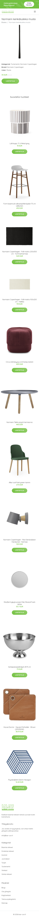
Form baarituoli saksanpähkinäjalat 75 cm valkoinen (19, 205)
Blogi (3, 888)
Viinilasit (4, 870)
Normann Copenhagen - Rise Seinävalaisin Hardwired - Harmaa (19, 541)
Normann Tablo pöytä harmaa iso (20, 422)
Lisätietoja (10, 81)
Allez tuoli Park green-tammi (19, 482)
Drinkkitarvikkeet (8, 851)
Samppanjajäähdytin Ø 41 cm (19, 667)
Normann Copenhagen (28, 64)
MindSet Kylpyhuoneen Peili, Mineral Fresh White (19, 603)
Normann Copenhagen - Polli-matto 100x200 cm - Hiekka (19, 300)
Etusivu (4, 22)
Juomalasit (5, 859)
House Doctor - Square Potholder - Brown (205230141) (19, 728)
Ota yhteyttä (6, 891)
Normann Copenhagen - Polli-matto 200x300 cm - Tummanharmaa (19, 253)
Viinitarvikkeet (7, 874)
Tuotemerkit (15, 64)
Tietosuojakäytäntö (9, 899)
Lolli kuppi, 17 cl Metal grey (19, 143)
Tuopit (4, 863)
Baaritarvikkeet (7, 847)
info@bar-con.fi (7, 836)
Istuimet (4, 855)
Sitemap (4, 903)
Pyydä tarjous (29, 4)
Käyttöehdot (6, 895)
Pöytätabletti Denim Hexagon (19, 780)
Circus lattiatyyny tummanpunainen (19, 362)
